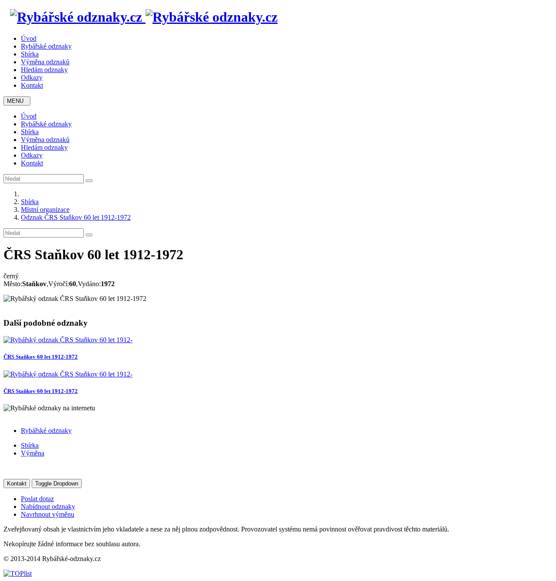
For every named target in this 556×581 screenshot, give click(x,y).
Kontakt (32, 85)
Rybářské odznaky (46, 46)
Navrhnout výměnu (47, 514)
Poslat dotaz (37, 498)
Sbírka (30, 54)
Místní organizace (45, 209)
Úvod (28, 38)
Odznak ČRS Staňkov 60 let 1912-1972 (76, 217)
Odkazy (32, 77)
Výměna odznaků (45, 62)
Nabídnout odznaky (48, 506)
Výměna (32, 453)
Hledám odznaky (44, 69)
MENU (17, 101)
